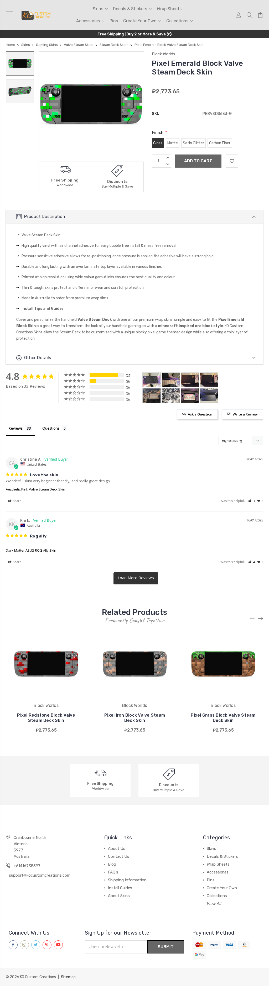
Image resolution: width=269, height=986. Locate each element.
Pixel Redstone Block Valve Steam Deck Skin (46, 718)
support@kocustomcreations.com (39, 875)
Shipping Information (127, 880)
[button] (252, 501)
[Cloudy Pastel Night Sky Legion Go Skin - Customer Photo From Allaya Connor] (190, 380)
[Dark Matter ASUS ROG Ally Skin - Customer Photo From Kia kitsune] (152, 380)
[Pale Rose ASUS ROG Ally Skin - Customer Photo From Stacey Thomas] (190, 395)
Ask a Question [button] (200, 414)
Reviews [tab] (15, 428)
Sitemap (68, 977)
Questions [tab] (51, 428)
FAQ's (113, 872)
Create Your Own (140, 20)
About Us (116, 848)
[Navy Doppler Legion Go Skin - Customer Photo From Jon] (209, 395)
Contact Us (118, 856)
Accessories (88, 20)
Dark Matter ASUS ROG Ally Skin (31, 550)
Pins (114, 20)
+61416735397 (27, 866)
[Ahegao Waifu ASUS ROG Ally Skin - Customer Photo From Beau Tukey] (152, 395)
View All (214, 903)
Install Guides (120, 888)
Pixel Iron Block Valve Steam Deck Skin (134, 718)
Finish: (159, 132)
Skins (98, 8)
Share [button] (16, 501)
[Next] (260, 619)
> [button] (135, 578)
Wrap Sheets (169, 8)
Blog (112, 864)
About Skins (119, 895)
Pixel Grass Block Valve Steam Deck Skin (223, 718)
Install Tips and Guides (43, 308)
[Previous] (252, 619)
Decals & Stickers (130, 8)
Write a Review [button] (245, 414)
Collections (177, 20)
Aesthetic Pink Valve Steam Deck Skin (35, 489)
